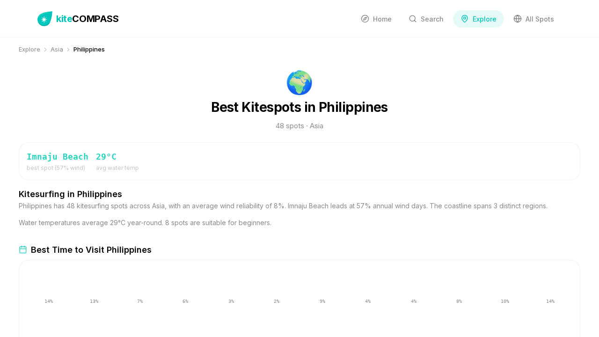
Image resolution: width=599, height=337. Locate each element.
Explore (29, 49)
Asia (57, 49)
